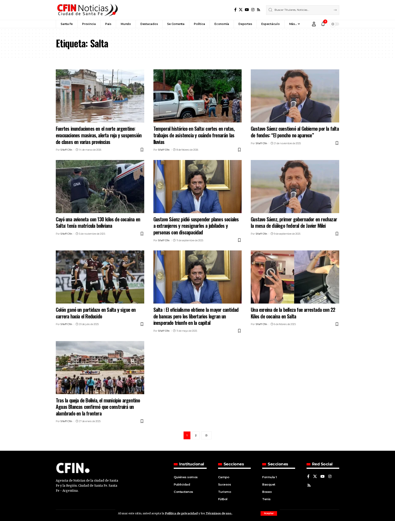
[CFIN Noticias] (87, 9)
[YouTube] (247, 10)
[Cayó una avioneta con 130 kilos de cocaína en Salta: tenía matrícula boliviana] (100, 186)
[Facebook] (235, 10)
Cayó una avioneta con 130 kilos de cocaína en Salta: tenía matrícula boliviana (98, 222)
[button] (269, 513)
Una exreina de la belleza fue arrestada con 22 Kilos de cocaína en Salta (293, 313)
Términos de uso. (218, 513)
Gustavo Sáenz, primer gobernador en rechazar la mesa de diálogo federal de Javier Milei (294, 222)
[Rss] (259, 10)
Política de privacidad (181, 513)
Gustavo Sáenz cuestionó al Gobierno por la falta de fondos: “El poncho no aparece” (295, 132)
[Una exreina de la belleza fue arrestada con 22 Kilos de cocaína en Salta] (295, 277)
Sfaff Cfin (66, 149)
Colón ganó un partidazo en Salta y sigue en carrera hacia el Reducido (96, 313)
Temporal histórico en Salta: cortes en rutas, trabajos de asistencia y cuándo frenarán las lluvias (194, 135)
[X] (241, 10)
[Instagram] (253, 10)
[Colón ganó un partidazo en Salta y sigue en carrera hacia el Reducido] (100, 277)
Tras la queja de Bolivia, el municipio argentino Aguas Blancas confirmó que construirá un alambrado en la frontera (98, 406)
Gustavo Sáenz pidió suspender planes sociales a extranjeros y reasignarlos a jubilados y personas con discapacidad (196, 225)
